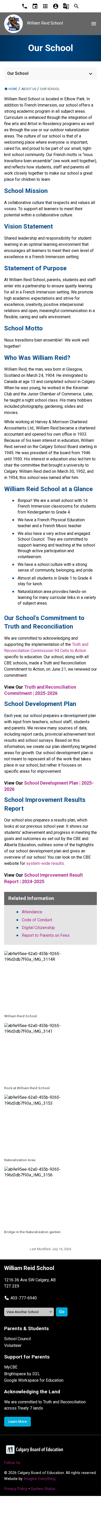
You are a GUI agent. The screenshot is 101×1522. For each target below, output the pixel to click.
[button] (20, 1298)
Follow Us (12, 1463)
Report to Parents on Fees (46, 935)
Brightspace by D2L (22, 1373)
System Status (43, 1489)
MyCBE (10, 1367)
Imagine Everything (39, 1479)
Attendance (32, 911)
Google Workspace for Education (33, 1380)
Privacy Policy (15, 1489)
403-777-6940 (23, 1298)
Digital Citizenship (38, 927)
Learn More (17, 1421)
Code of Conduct (37, 919)
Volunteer (12, 1345)
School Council (17, 1338)
